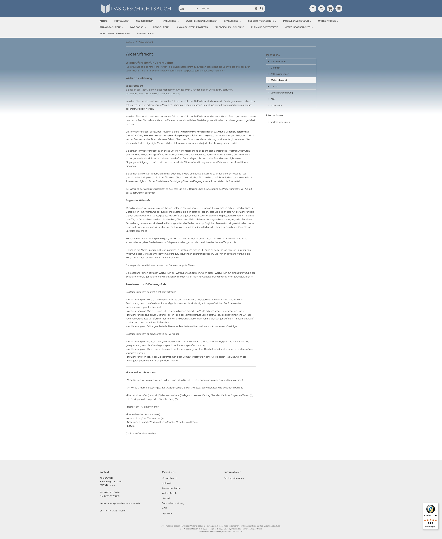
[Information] (256, 8)
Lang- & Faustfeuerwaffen (192, 27)
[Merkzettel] (321, 8)
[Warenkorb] (330, 8)
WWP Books (136, 27)
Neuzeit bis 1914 (144, 21)
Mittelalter (121, 21)
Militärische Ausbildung (229, 27)
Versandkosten (196, 526)
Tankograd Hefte (110, 27)
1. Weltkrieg (169, 21)
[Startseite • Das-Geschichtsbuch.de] (136, 13)
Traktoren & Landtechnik (115, 33)
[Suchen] (261, 8)
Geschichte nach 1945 (261, 21)
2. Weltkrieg (231, 21)
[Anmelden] (312, 8)
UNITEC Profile (327, 21)
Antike (103, 21)
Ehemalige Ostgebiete (264, 27)
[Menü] (436, 505)
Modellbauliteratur (296, 21)
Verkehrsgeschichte (297, 27)
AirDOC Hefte (161, 27)
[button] (189, 8)
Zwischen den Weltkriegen (201, 21)
